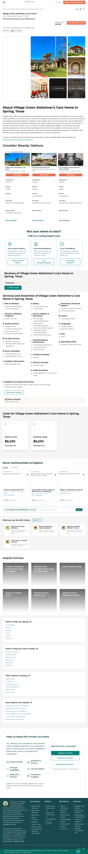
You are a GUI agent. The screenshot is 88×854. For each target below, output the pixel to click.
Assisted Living (30, 27)
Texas (13, 9)
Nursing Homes (10, 689)
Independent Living (11, 684)
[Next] (83, 463)
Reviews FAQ (64, 824)
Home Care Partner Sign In (50, 815)
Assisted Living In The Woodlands (16, 708)
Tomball (8, 627)
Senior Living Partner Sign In (50, 808)
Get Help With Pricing (76, 23)
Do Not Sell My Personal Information (37, 831)
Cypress (8, 635)
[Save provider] (83, 9)
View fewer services (13, 392)
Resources (35, 815)
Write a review (14, 287)
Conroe (8, 633)
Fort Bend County (11, 654)
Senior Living (6, 9)
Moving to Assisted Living (13, 594)
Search (79, 509)
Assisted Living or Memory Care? (41, 594)
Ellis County (9, 665)
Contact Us (64, 829)
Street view (59, 88)
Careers (63, 826)
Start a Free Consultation (74, 2)
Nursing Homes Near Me (79, 830)
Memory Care (17, 27)
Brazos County (10, 660)
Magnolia (8, 630)
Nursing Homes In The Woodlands (16, 711)
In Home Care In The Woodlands (15, 716)
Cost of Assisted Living (71, 567)
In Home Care (10, 681)
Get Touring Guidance (70, 262)
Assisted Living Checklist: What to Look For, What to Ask (44, 569)
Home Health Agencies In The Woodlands (18, 714)
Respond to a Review (65, 758)
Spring (18, 9)
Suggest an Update (65, 753)
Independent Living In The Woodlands (17, 706)
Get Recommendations (44, 262)
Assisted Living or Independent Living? (70, 594)
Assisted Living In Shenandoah (15, 719)
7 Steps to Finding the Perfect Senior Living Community (15, 569)
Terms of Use (7, 841)
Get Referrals (50, 819)
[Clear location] (74, 509)
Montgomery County (12, 652)
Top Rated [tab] (14, 467)
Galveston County (11, 657)
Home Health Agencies (13, 687)
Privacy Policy (19, 841)
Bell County (9, 662)
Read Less (36, 520)
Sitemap (34, 822)
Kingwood (9, 638)
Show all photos (77, 88)
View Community (11, 220)
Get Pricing (17, 175)
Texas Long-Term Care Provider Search (18, 140)
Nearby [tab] (5, 467)
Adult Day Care (10, 692)
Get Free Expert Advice (18, 262)
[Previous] (78, 463)
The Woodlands (10, 625)
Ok (78, 851)
